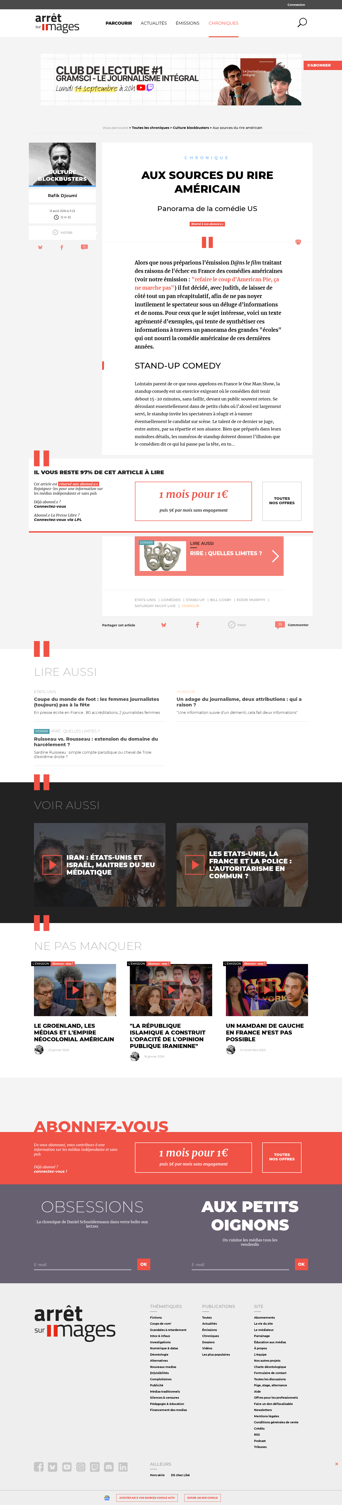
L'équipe (260, 1354)
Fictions (156, 1317)
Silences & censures (164, 1397)
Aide (257, 1391)
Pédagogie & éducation (167, 1404)
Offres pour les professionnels (276, 1397)
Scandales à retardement (168, 1330)
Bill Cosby (220, 600)
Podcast (260, 1441)
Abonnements (264, 1317)
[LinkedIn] (123, 1470)
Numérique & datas (164, 1348)
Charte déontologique (270, 1367)
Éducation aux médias (270, 1342)
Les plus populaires (216, 1354)
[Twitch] (95, 1470)
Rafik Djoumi (62, 195)
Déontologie (159, 1354)
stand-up (195, 600)
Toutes (207, 1317)
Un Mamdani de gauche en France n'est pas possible (265, 1032)
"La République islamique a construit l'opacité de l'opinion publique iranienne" (167, 1035)
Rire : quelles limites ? (75, 731)
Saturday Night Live (155, 606)
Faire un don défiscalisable (273, 1404)
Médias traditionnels (165, 1391)
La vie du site (263, 1323)
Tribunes (260, 1447)
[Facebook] (39, 1470)
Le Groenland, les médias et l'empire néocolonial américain (74, 1032)
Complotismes (160, 1379)
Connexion (296, 5)
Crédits (259, 1428)
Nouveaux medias (163, 1367)
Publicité (156, 1385)
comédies (171, 600)
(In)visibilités (159, 1373)
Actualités (154, 23)
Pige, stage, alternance (270, 1385)
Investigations (160, 1342)
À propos (260, 1348)
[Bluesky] (53, 1470)
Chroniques (223, 23)
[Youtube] (67, 1470)
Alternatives (159, 1360)
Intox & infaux (160, 1336)
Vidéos (207, 1348)
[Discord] (109, 1470)
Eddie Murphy (251, 600)
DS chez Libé (180, 1475)
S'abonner (319, 65)
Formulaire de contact (270, 1373)
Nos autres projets (267, 1360)
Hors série (157, 1475)
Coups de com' (160, 1323)
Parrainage (262, 1336)
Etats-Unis (145, 600)
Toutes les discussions (270, 1379)
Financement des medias (168, 1410)
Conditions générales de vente (276, 1422)
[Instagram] (81, 1470)
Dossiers (208, 1342)
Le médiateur (264, 1330)
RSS (257, 1434)
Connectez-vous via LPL (58, 519)
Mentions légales (266, 1416)
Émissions (187, 23)
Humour (190, 606)
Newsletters (263, 1410)
